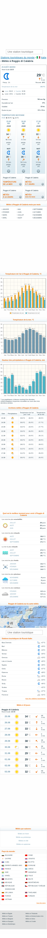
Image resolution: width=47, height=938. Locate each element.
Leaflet (37, 627)
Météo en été (23, 841)
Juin (19, 212)
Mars (5, 215)
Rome (4, 676)
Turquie (31, 896)
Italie (43, 57)
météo (30, 196)
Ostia (4, 669)
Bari (3, 646)
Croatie (31, 858)
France (8, 869)
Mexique (8, 882)
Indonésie (32, 872)
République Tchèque (36, 886)
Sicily (4, 683)
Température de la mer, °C (23, 320)
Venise (4, 654)
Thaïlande (32, 892)
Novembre (37, 215)
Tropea (4, 691)
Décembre (37, 218)
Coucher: (18, 91)
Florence (5, 695)
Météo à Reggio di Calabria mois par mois (23, 205)
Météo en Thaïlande (31, 913)
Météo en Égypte (7, 913)
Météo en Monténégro (8, 924)
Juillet (21, 215)
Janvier (6, 209)
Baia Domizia (6, 642)
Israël (7, 875)
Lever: (7, 91)
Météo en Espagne (7, 921)
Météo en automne (23, 844)
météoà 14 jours (8, 196)
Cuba (7, 862)
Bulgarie (9, 855)
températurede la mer (9, 183)
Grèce (31, 869)
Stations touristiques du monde (17, 57)
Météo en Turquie (7, 916)
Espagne (31, 865)
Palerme (5, 672)
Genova (5, 657)
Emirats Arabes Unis (13, 865)
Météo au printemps (23, 837)
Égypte (31, 862)
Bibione (4, 650)
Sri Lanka (9, 892)
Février (6, 212)
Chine (30, 855)
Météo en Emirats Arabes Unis (34, 916)
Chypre (8, 858)
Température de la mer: (10, 87)
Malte (30, 879)
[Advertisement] (23, 24)
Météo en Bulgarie (7, 919)
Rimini (4, 680)
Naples (4, 665)
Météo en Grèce (30, 919)
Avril (5, 218)
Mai (19, 209)
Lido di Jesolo (7, 661)
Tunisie (8, 896)
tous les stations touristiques (35, 698)
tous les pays (41, 903)
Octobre (37, 212)
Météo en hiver (23, 834)
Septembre (38, 209)
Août (3, 118)
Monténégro (33, 882)
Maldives (9, 879)
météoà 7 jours (29, 183)
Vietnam (8, 899)
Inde (6, 872)
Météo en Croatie (31, 921)
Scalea (4, 687)
